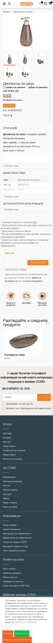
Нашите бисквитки (12, 530)
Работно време (10, 490)
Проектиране (9, 446)
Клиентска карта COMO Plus (16, 586)
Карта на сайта (10, 507)
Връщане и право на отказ (15, 547)
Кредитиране (9, 455)
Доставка (7, 434)
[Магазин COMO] (26, 4)
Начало (6, 12)
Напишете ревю (37, 263)
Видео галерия (10, 503)
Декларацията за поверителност (36, 409)
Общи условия (9, 525)
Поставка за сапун (14, 355)
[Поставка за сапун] (22, 341)
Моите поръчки (10, 577)
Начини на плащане (12, 459)
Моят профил (9, 569)
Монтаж (7, 442)
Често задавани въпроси (14, 551)
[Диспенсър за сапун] (9, 59)
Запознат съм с (29, 409)
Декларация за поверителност (17, 534)
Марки (6, 499)
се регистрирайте (32, 281)
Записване (9, 105)
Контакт (7, 486)
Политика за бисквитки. (26, 622)
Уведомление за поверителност (18, 538)
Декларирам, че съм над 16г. (20, 404)
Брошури (7, 494)
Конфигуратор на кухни (14, 451)
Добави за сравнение (38, 87)
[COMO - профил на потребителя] (10, 3)
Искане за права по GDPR (15, 542)
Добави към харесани (15, 87)
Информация (9, 477)
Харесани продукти (12, 573)
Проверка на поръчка (13, 582)
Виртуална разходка (12, 482)
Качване (7, 438)
